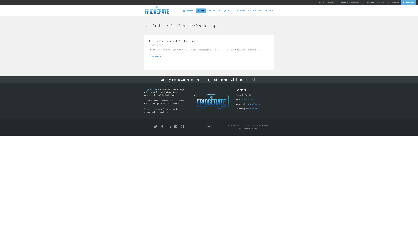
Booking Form (253, 109)
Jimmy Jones (253, 128)
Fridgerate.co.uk (150, 89)
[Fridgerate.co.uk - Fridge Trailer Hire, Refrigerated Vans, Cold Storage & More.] (156, 10)
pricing (155, 109)
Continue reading (156, 57)
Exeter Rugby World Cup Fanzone (172, 41)
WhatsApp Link (254, 104)
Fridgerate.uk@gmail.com (250, 99)
